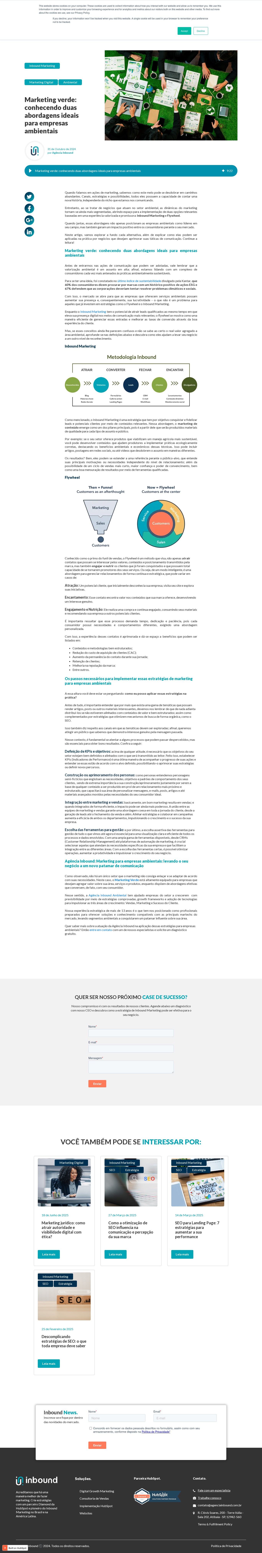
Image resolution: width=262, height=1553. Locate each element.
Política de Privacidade (226, 1546)
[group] (131, 171)
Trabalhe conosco (209, 1498)
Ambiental (70, 82)
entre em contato (101, 930)
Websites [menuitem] (86, 1513)
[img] (223, 170)
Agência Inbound (62, 152)
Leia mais (48, 1254)
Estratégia (132, 1170)
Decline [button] (201, 30)
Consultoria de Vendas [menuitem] (94, 1498)
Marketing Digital (41, 82)
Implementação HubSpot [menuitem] (96, 1506)
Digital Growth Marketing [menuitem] (97, 1491)
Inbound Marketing (42, 65)
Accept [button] (184, 30)
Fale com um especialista (214, 1490)
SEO (112, 1170)
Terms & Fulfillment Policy (215, 1524)
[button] (30, 171)
